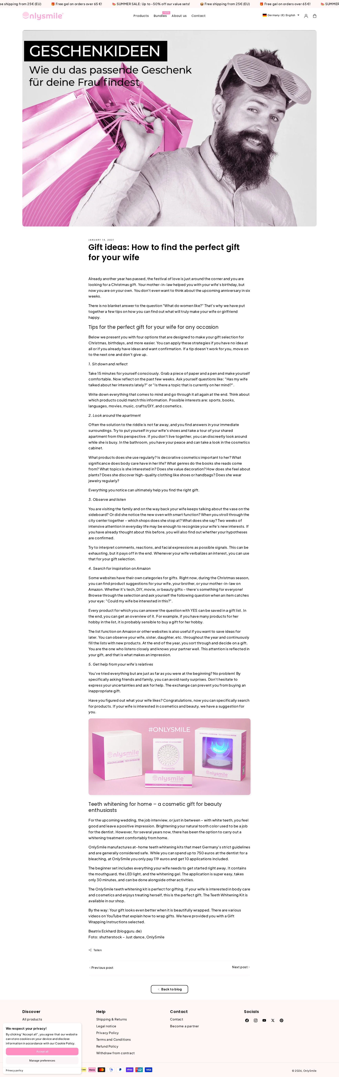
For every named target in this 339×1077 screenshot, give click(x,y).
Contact (176, 1019)
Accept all (42, 1051)
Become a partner (184, 1026)
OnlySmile (310, 1070)
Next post (240, 967)
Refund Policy (107, 1046)
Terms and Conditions (113, 1039)
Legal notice (106, 1026)
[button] (314, 16)
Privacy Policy (107, 1033)
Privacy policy (14, 1070)
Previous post (102, 967)
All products (32, 1019)
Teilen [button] (98, 950)
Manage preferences (42, 1060)
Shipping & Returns (111, 1019)
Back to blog (171, 989)
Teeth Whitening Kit (227, 895)
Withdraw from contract (115, 1053)
